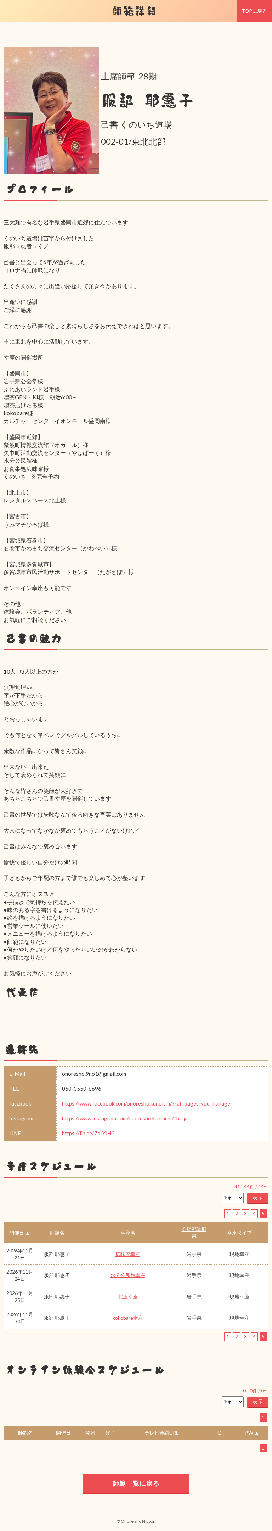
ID (219, 1433)
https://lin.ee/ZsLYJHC (88, 1133)
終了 (110, 1433)
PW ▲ (252, 1433)
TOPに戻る (254, 11)
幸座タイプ (239, 1233)
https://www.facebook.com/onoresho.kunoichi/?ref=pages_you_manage (146, 1103)
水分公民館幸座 (127, 1275)
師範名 (57, 1233)
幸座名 (127, 1233)
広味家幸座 (127, 1254)
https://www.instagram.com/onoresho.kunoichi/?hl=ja (125, 1118)
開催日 (63, 1433)
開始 (90, 1433)
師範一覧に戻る (136, 1483)
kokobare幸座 (130, 1318)
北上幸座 (128, 1296)
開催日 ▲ (19, 1233)
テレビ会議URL (161, 1433)
